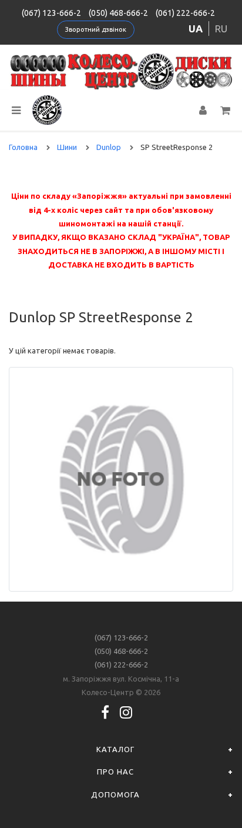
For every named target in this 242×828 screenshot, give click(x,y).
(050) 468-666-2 (118, 13)
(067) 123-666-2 (51, 13)
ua (196, 28)
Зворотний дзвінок (95, 29)
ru (221, 28)
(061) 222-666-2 (185, 13)
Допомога (115, 794)
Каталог (115, 749)
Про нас (115, 771)
